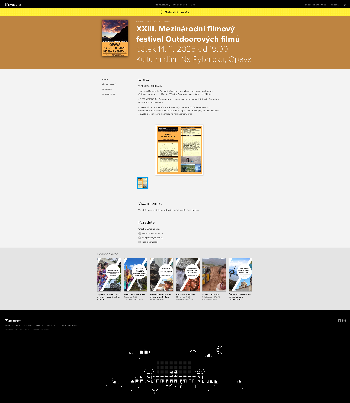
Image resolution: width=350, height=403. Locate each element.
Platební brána (38, 329)
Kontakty (9, 326)
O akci (105, 79)
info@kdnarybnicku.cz (152, 237)
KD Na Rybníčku (191, 210)
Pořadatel (107, 89)
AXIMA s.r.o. (26, 329)
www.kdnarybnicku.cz (152, 233)
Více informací (108, 84)
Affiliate (39, 326)
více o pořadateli (150, 242)
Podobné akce (108, 94)
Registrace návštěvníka (315, 4)
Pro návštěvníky (162, 4)
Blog (193, 4)
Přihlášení (334, 4)
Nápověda (28, 326)
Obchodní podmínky (69, 326)
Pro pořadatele (180, 4)
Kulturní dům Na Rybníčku (180, 59)
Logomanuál (52, 326)
